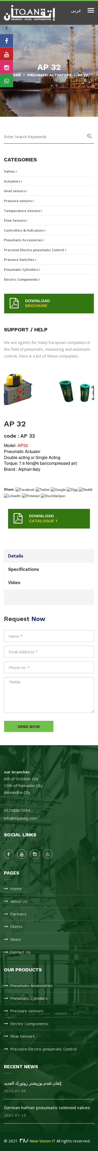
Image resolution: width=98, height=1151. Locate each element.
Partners (18, 914)
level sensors (15, 191)
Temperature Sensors (22, 210)
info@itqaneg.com (20, 818)
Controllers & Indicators (24, 230)
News (15, 939)
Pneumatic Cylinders (21, 269)
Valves (9, 171)
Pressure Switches (19, 259)
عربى (76, 10)
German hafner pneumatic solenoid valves (47, 1108)
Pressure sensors (18, 200)
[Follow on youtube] (6, 54)
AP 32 (83, 75)
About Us (18, 901)
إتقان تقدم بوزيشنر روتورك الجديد (32, 1083)
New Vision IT (42, 1140)
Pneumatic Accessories (23, 240)
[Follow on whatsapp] (6, 80)
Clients (16, 926)
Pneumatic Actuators (49, 75)
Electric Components (21, 279)
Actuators (12, 181)
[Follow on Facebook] (6, 40)
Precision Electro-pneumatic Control (34, 250)
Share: (9, 489)
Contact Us (20, 952)
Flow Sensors (15, 220)
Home (15, 75)
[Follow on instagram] (6, 67)
